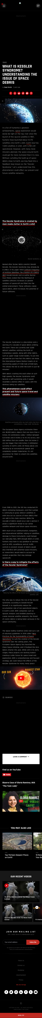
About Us (21, 961)
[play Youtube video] (21, 678)
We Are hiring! (21, 985)
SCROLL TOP (21, 1015)
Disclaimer (21, 970)
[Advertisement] (21, 38)
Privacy (21, 980)
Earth (28, 143)
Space (4, 62)
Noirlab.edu (35, 424)
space (17, 131)
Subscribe (33, 942)
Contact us (21, 965)
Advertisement (21, 975)
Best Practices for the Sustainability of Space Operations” (19, 636)
